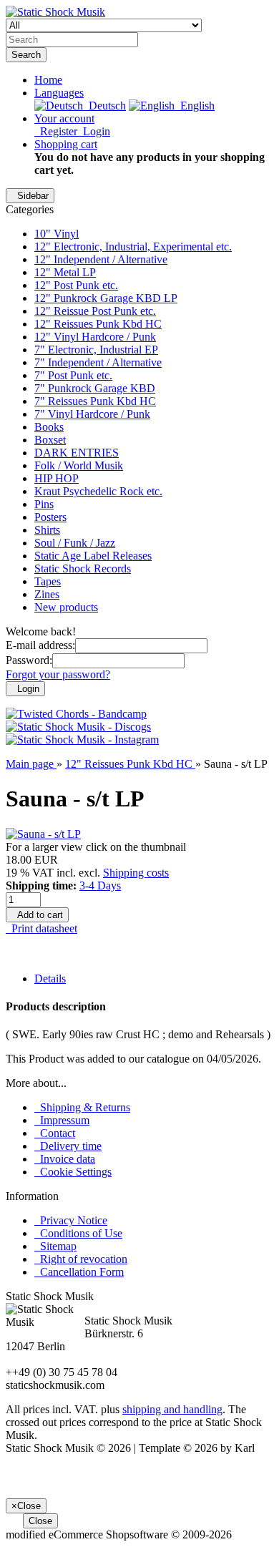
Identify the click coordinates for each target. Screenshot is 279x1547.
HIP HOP (56, 478)
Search (26, 54)
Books (49, 427)
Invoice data (64, 1159)
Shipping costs (136, 873)
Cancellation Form (79, 1272)
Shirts (47, 530)
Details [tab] (50, 978)
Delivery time (68, 1146)
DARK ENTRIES (76, 452)
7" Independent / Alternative (98, 362)
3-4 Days (100, 885)
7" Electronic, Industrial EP (96, 349)
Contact (54, 1133)
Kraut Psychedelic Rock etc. (98, 491)
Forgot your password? (58, 674)
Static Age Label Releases (93, 556)
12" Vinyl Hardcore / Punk (95, 337)
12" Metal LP (65, 272)
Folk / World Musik (78, 465)
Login (93, 131)
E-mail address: (40, 645)
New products (66, 607)
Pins (44, 504)
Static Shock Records (82, 568)
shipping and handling (172, 1409)
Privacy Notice (70, 1220)
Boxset (50, 440)
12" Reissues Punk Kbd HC (98, 324)
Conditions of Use (78, 1233)
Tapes (47, 581)
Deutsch (104, 105)
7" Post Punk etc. (73, 375)
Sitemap (55, 1246)
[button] (59, 93)
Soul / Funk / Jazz (74, 543)
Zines (46, 594)
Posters (50, 517)
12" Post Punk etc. (76, 285)
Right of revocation (80, 1259)
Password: (29, 660)
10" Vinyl (56, 234)
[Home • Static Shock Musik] (55, 12)
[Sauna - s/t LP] (43, 834)
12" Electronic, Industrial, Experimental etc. (133, 246)
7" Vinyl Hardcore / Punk (92, 414)
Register (55, 131)
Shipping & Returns (82, 1107)
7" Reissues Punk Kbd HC (95, 401)
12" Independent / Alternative (100, 259)
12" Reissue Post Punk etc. (95, 311)
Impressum (61, 1120)
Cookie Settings (73, 1172)
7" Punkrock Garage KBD (94, 388)
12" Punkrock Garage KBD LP (105, 298)
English (195, 105)
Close (40, 1521)
